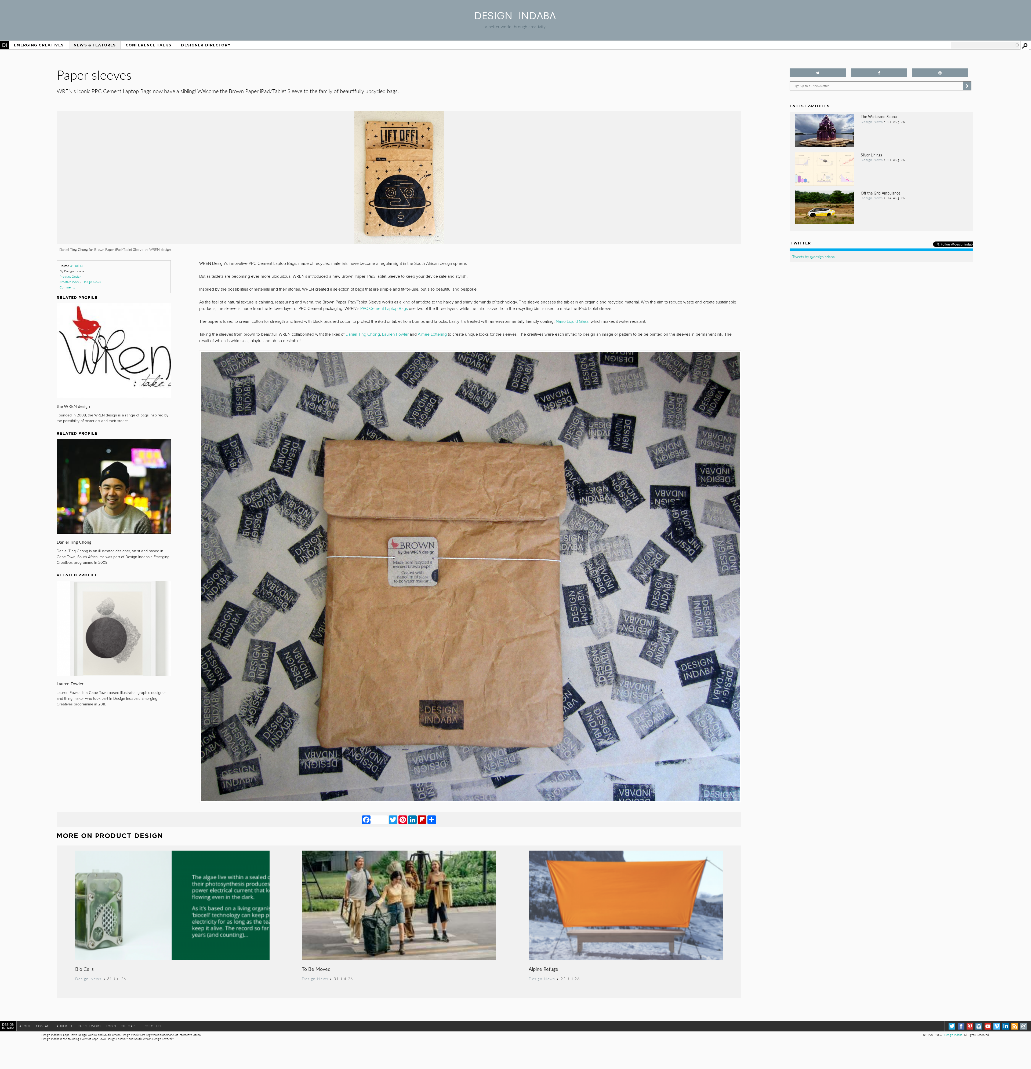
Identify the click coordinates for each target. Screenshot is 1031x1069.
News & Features (95, 45)
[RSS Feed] (1014, 1026)
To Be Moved (316, 968)
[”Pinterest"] (940, 72)
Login (111, 1026)
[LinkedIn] (412, 819)
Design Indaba (953, 1035)
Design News (91, 282)
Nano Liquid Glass (572, 321)
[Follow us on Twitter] (818, 72)
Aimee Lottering (432, 334)
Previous (159, 206)
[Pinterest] (402, 819)
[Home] (515, 17)
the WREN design (73, 406)
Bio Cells (84, 968)
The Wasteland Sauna (879, 116)
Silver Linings (871, 155)
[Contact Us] (1023, 1026)
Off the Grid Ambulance (880, 193)
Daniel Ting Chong (74, 542)
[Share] (431, 819)
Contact (43, 1026)
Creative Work (69, 282)
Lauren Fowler (70, 683)
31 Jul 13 (76, 265)
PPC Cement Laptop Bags (384, 308)
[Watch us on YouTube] (988, 1026)
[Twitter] (393, 819)
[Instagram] (978, 1026)
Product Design (70, 276)
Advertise (64, 1026)
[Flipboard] (422, 819)
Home (4, 45)
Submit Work (89, 1026)
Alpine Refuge (543, 968)
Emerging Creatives (39, 45)
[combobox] (985, 45)
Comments (67, 287)
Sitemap (128, 1026)
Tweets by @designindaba (813, 256)
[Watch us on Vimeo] (996, 1026)
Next (638, 206)
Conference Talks (148, 45)
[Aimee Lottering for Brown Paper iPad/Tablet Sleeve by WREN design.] (399, 242)
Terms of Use (151, 1026)
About (25, 1026)
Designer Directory (206, 45)
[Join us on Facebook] (879, 72)
